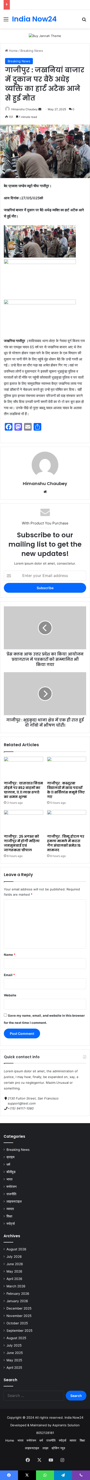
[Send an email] (39, 109)
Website (10, 995)
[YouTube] (51, 1460)
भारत (9, 1179)
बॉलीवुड (11, 1172)
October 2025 (17, 1323)
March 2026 (15, 1286)
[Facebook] (28, 1460)
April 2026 (14, 1279)
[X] (39, 1460)
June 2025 (14, 1353)
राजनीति (11, 1194)
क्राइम (10, 1157)
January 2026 (17, 1301)
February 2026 (17, 1293)
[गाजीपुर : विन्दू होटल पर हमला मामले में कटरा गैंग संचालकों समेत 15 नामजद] (66, 821)
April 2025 (14, 1367)
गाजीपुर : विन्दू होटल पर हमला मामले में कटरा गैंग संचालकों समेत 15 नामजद (65, 843)
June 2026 (14, 1264)
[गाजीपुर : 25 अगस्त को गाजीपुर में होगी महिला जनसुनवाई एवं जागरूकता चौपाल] (23, 821)
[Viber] (81, 1475)
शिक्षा (9, 1216)
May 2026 (14, 1271)
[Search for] (84, 21)
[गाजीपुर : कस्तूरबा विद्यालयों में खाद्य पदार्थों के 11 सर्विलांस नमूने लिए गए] (66, 768)
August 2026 (16, 1249)
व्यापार (10, 1209)
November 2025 (18, 1316)
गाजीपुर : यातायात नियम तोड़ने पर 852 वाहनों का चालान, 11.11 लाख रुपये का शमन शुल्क (23, 790)
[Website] (45, 492)
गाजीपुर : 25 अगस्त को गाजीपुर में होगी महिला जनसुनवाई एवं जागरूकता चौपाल (22, 843)
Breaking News (31, 51)
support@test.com (22, 1103)
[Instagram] (62, 1460)
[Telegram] (63, 1475)
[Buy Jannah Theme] (45, 35)
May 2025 (14, 1360)
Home (13, 51)
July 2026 (14, 1256)
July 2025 (14, 1345)
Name (9, 955)
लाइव (45, 1448)
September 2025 (19, 1330)
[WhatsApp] (45, 1475)
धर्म (8, 1164)
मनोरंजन (11, 1187)
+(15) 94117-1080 (21, 1108)
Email (9, 975)
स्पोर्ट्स (10, 1224)
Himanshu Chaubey (24, 109)
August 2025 (16, 1338)
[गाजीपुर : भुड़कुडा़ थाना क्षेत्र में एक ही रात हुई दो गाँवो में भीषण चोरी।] (45, 693)
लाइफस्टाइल (14, 1201)
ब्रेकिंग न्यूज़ (58, 1448)
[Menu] (6, 21)
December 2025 (18, 1308)
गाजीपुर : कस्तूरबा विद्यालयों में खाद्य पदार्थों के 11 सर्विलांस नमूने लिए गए (66, 790)
